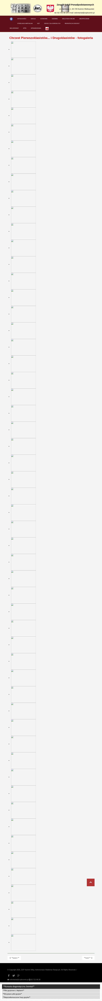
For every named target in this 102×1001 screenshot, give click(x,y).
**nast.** (87, 958)
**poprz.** (15, 958)
